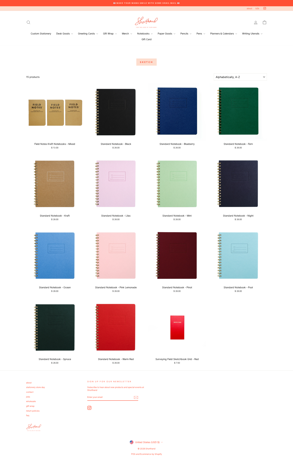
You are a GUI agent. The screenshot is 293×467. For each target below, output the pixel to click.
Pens (200, 33)
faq (27, 415)
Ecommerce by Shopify (151, 454)
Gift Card (147, 39)
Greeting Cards (86, 33)
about (249, 8)
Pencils (184, 33)
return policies (33, 411)
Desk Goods (63, 33)
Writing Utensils (251, 33)
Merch (126, 33)
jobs (28, 396)
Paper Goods (165, 33)
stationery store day (35, 387)
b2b (257, 8)
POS (133, 454)
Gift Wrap (108, 33)
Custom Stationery (41, 33)
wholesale (31, 401)
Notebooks (143, 33)
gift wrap (30, 406)
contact (29, 392)
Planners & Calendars (222, 33)
